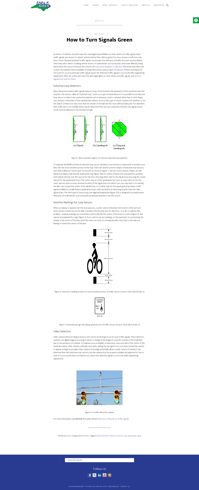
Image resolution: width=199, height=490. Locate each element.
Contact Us (125, 486)
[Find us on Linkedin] (99, 475)
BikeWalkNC (51, 6)
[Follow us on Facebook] (89, 475)
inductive (120, 435)
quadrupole (132, 435)
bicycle (98, 435)
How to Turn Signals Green (99, 40)
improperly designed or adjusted (108, 66)
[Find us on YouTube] (104, 475)
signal (139, 435)
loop (125, 435)
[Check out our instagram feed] (109, 475)
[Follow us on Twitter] (94, 475)
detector (113, 435)
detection (105, 435)
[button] (196, 20)
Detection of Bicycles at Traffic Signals (113, 419)
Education (85, 435)
